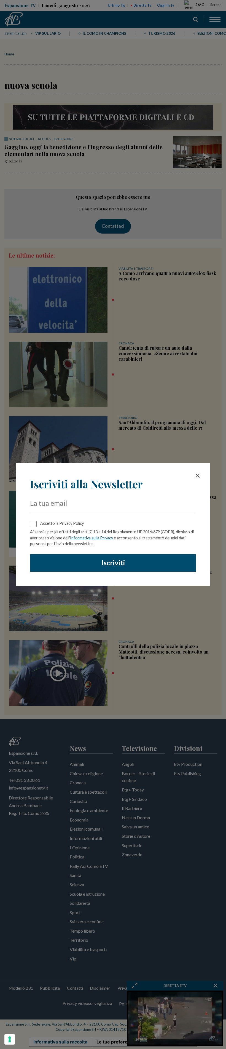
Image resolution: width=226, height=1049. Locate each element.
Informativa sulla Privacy (91, 538)
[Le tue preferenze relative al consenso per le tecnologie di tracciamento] (9, 1039)
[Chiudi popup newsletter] (197, 476)
